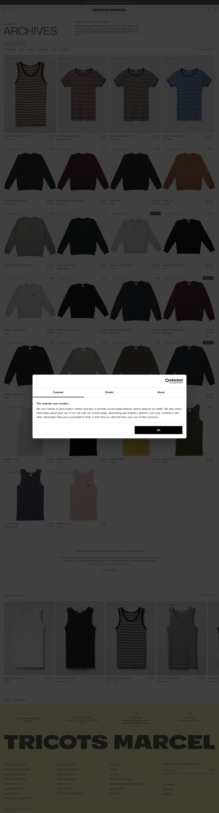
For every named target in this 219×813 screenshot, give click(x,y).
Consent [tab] (58, 392)
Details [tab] (109, 392)
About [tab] (161, 392)
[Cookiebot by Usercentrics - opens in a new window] (168, 381)
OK (158, 430)
